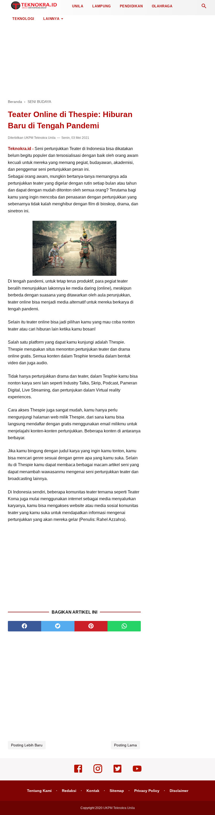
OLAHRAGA (162, 6)
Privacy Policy (146, 791)
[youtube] (137, 772)
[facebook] (24, 626)
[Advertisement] (107, 55)
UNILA (77, 6)
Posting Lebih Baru (26, 745)
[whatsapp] (124, 626)
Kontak (93, 791)
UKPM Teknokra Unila (40, 138)
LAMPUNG (101, 6)
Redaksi (69, 791)
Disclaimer (179, 791)
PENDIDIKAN (131, 6)
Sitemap (117, 791)
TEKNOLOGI (23, 19)
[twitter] (57, 626)
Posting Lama (125, 745)
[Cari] (204, 7)
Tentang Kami (39, 791)
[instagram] (98, 772)
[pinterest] (91, 626)
